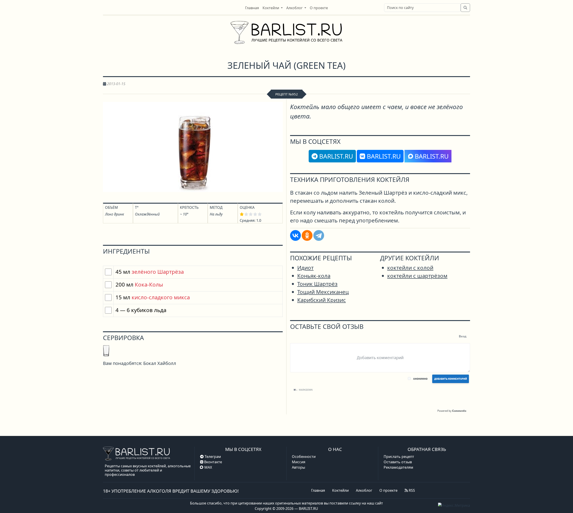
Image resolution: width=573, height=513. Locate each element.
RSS (411, 490)
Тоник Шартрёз (317, 283)
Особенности (304, 456)
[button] (272, 7)
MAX (208, 467)
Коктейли (340, 490)
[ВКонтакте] (295, 235)
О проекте (388, 490)
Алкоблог (364, 490)
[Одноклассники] (307, 235)
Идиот (305, 267)
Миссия (298, 461)
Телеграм (212, 456)
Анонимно (420, 378)
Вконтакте (212, 461)
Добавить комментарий (450, 378)
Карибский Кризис (321, 300)
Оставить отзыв (398, 461)
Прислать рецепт (399, 456)
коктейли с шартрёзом (417, 275)
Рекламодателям (398, 467)
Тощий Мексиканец (323, 291)
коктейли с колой (410, 267)
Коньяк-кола (313, 275)
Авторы (298, 467)
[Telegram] (318, 235)
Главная (318, 490)
